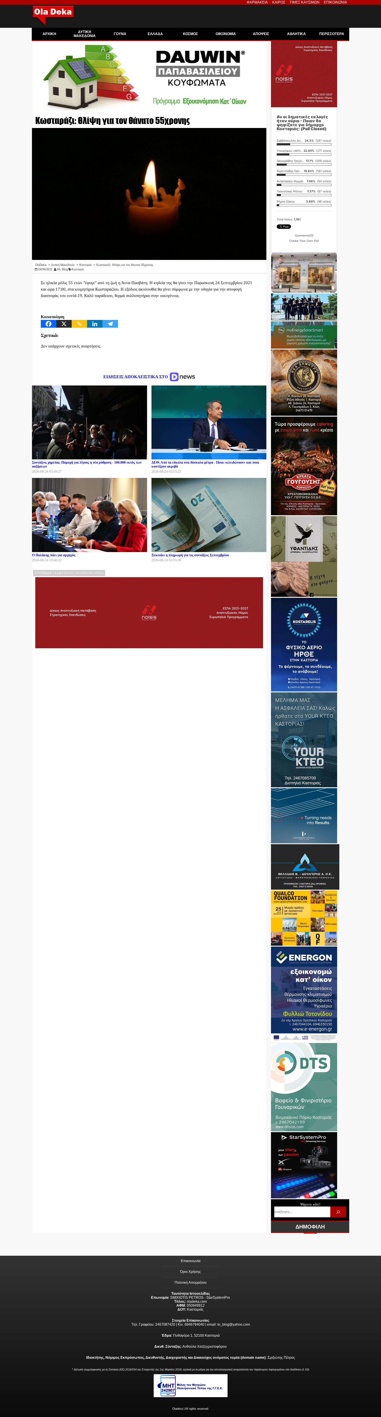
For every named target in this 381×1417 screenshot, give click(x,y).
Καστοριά (78, 269)
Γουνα (120, 34)
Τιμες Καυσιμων (304, 2)
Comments (304, 235)
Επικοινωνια (335, 2)
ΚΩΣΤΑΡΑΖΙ (64, 573)
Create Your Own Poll (304, 240)
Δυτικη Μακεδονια (85, 34)
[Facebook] (48, 324)
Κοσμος (190, 34)
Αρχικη (49, 34)
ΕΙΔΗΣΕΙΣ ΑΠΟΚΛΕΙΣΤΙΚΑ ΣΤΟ (136, 376)
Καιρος (278, 2)
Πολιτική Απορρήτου (191, 1282)
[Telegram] (110, 324)
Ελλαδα (155, 34)
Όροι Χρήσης (190, 1272)
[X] (64, 324)
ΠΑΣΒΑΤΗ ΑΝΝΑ (90, 573)
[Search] (338, 1212)
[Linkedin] (95, 324)
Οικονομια (226, 34)
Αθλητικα (296, 34)
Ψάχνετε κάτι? (310, 1204)
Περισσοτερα (331, 34)
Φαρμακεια (257, 2)
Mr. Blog (62, 269)
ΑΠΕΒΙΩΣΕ (43, 573)
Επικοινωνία (190, 1261)
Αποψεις (261, 34)
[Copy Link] (79, 324)
